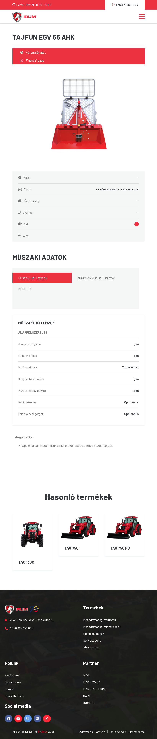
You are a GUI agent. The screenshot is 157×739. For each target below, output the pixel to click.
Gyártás (81, 212)
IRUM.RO (88, 702)
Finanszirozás (34, 60)
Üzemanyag (81, 201)
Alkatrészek (91, 647)
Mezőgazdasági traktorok (99, 620)
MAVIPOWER (91, 682)
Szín (26, 224)
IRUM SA (43, 731)
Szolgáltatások (14, 696)
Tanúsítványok (117, 731)
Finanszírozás (137, 731)
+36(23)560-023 (127, 4)
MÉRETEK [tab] (25, 288)
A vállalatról (12, 675)
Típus (81, 189)
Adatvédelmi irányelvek (92, 731)
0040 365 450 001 (21, 628)
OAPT (87, 696)
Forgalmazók (13, 682)
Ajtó (26, 236)
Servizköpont (92, 640)
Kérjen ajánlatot (35, 52)
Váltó (81, 177)
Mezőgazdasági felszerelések (102, 626)
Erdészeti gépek (93, 633)
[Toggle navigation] (142, 16)
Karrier (9, 689)
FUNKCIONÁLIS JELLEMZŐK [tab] (96, 278)
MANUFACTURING (95, 689)
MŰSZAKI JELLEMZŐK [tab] (32, 278)
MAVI (86, 675)
